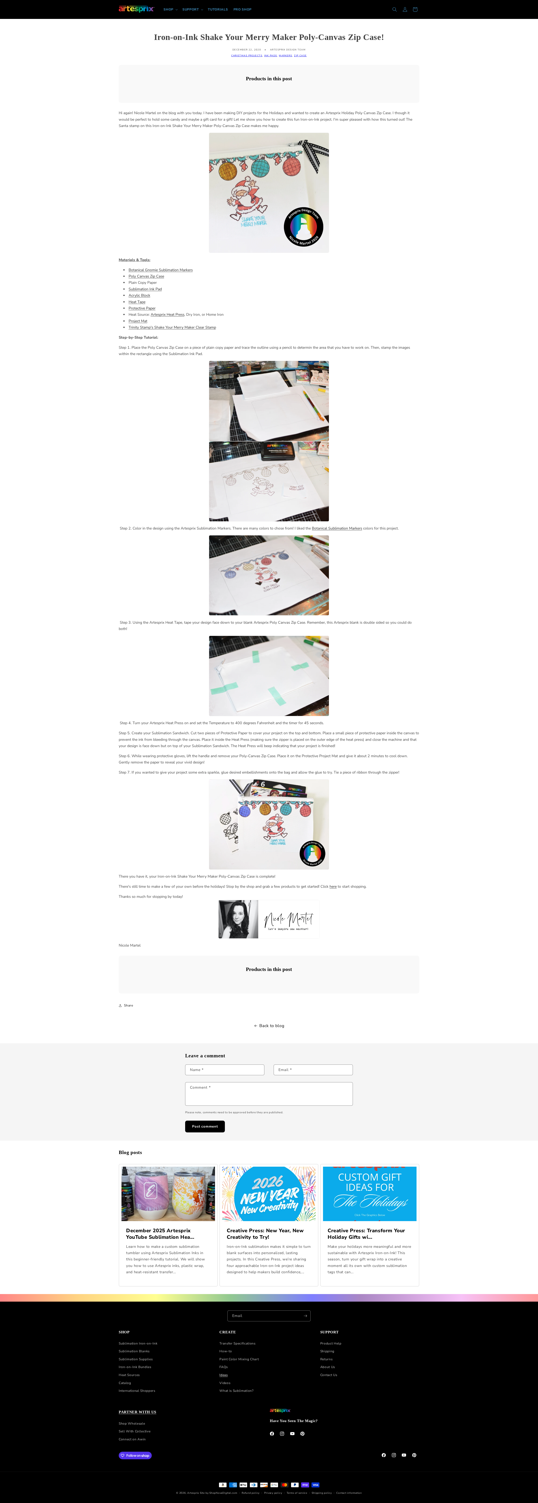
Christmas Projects (246, 55)
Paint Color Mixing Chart (239, 1359)
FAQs (223, 1367)
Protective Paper (142, 308)
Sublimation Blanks (134, 1351)
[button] (170, 9)
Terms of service (297, 1493)
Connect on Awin (132, 1439)
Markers (285, 55)
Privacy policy (273, 1493)
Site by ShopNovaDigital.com (218, 1493)
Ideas (223, 1375)
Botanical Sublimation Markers (337, 528)
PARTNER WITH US (137, 1412)
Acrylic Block (139, 295)
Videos (224, 1383)
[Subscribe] (305, 1315)
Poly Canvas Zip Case (146, 276)
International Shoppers (137, 1391)
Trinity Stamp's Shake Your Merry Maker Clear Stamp (172, 327)
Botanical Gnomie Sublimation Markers (161, 269)
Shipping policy (322, 1493)
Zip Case (300, 55)
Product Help (331, 1343)
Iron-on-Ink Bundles (135, 1367)
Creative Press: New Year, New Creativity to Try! (265, 1233)
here (333, 886)
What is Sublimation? (236, 1391)
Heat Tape (137, 301)
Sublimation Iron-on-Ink (138, 1343)
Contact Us (328, 1375)
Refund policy (251, 1493)
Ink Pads (270, 55)
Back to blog (271, 1026)
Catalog (125, 1383)
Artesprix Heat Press (167, 314)
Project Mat (138, 321)
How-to (225, 1351)
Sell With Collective (134, 1431)
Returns (326, 1359)
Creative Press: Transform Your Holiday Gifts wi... (366, 1233)
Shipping (327, 1351)
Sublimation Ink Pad (145, 289)
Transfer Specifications (237, 1343)
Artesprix (193, 1493)
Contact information (349, 1493)
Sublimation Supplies (136, 1359)
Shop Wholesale (132, 1423)
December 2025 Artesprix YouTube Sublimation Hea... (160, 1233)
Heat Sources (129, 1375)
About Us (327, 1367)
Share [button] (128, 1005)
